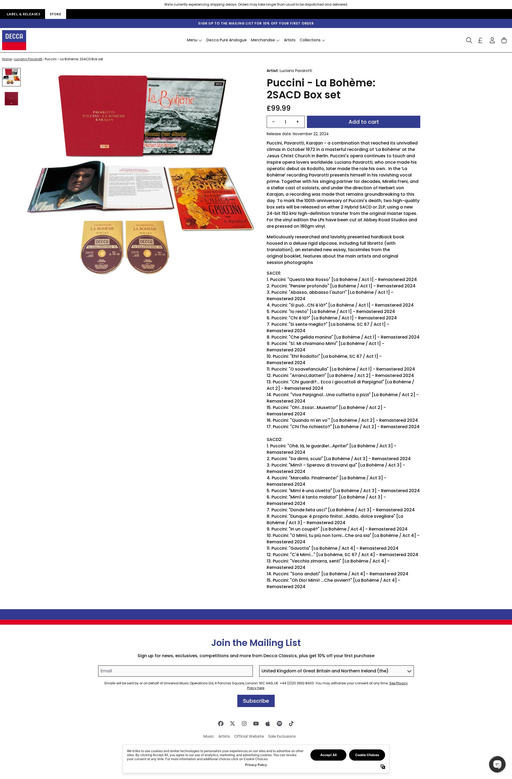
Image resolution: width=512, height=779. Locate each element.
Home (7, 59)
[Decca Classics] (14, 40)
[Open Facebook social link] (221, 723)
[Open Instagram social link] (244, 723)
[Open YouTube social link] (256, 723)
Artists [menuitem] (289, 40)
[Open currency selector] (480, 40)
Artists (224, 736)
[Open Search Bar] (469, 40)
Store (55, 14)
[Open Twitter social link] (232, 723)
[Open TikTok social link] (291, 723)
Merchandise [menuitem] (263, 40)
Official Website (249, 736)
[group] (11, 77)
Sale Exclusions (282, 736)
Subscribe (256, 701)
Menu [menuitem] (192, 40)
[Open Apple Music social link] (268, 723)
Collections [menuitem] (310, 40)
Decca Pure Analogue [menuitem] (226, 40)
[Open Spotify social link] (279, 723)
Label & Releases (23, 14)
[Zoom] (140, 183)
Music (208, 736)
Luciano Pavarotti (28, 59)
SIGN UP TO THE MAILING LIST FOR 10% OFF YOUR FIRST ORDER (256, 23)
